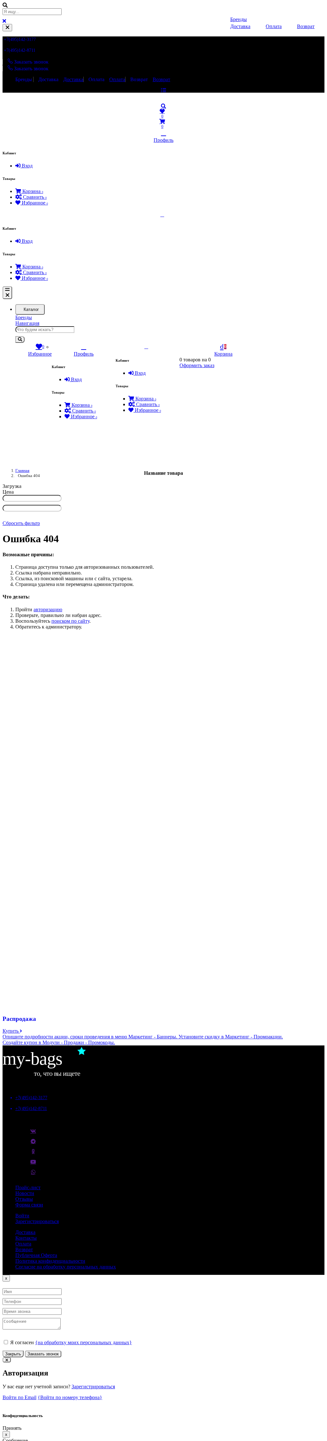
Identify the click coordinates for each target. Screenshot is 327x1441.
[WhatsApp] (33, 1174)
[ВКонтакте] (33, 1134)
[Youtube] (33, 1164)
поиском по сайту (70, 621)
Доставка (48, 79)
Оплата (96, 79)
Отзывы (24, 1199)
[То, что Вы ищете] (50, 1075)
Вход (26, 165)
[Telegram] (33, 1144)
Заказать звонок (43, 1354)
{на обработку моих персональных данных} (83, 1342)
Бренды (23, 79)
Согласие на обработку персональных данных (65, 1266)
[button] (163, 106)
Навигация (27, 323)
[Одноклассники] (33, 1154)
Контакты (26, 1238)
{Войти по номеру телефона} (70, 1397)
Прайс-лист (28, 1187)
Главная (22, 470)
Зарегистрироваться (37, 1221)
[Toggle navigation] (7, 292)
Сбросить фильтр (21, 523)
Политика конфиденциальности (50, 1261)
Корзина (32, 191)
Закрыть (13, 1354)
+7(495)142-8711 (19, 50)
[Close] (7, 27)
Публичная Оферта (36, 1255)
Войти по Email (19, 1397)
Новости (24, 1193)
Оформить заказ (196, 365)
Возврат (139, 79)
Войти (22, 1215)
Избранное (34, 202)
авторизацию (48, 609)
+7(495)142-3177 (20, 39)
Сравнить (34, 197)
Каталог (31, 309)
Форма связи (29, 1204)
